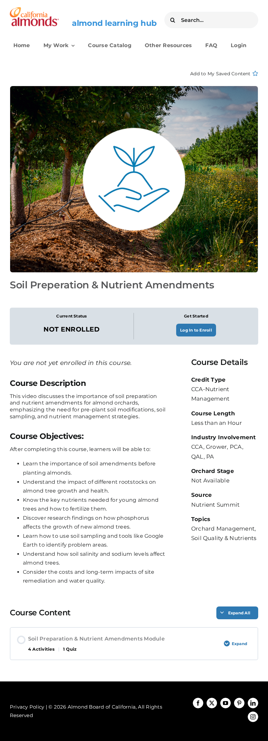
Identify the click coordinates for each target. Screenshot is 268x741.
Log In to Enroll (196, 330)
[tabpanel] (88, 482)
